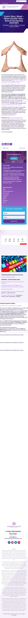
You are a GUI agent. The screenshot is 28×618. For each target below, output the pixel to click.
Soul (4, 202)
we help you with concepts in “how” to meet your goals (11, 82)
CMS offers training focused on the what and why (13, 80)
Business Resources (8, 191)
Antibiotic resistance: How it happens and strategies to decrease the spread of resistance (12, 286)
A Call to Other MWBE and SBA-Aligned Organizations (13, 168)
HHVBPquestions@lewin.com (8, 115)
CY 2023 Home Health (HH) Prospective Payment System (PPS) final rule (12, 118)
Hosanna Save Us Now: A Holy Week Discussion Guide (12, 182)
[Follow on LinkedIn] (15, 542)
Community (6, 193)
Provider (16, 26)
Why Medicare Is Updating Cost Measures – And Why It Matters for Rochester (14, 171)
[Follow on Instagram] (12, 542)
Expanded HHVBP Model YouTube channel (11, 104)
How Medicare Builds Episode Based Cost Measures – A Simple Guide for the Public (13, 174)
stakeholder (16, 310)
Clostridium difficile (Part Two (8, 295)
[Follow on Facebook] (9, 542)
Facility (11, 26)
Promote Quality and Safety (8, 277)
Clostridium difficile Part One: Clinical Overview (12, 291)
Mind (4, 198)
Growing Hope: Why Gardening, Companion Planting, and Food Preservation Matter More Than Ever (12, 178)
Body (4, 189)
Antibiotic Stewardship (6, 289)
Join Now (14, 158)
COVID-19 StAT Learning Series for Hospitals (11, 305)
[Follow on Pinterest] (19, 542)
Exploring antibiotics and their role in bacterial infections (12, 282)
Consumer (22, 25)
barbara (7, 25)
